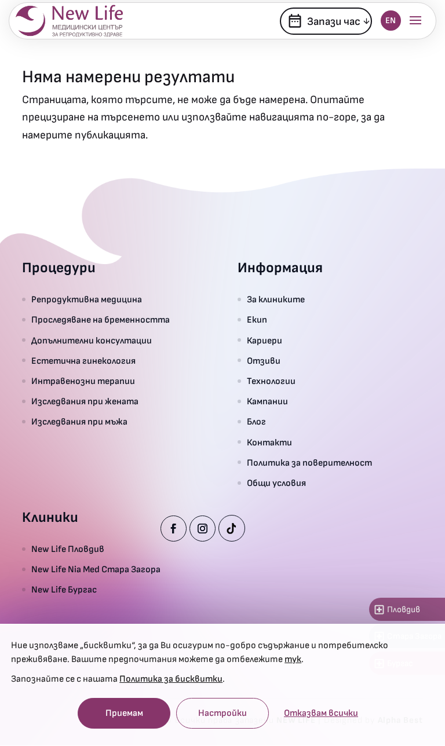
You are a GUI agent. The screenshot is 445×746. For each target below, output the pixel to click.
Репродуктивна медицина (86, 299)
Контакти (269, 442)
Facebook (174, 528)
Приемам (124, 713)
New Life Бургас (64, 589)
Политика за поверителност (309, 463)
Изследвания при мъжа (79, 421)
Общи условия (276, 483)
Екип (257, 320)
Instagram (202, 528)
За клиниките (276, 299)
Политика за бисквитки (170, 679)
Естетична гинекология (83, 361)
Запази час (323, 21)
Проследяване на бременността (100, 320)
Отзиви (263, 361)
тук (292, 659)
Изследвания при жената (84, 401)
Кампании (267, 401)
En (390, 20)
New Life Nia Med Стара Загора (96, 569)
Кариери (264, 340)
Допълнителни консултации (91, 340)
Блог (256, 421)
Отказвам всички (321, 713)
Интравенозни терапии (83, 381)
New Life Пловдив (67, 549)
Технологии (271, 381)
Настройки (222, 713)
